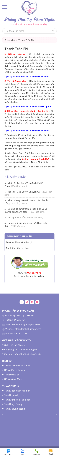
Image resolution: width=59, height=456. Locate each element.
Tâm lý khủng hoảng (14, 408)
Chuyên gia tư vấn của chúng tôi (20, 349)
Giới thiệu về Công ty (14, 345)
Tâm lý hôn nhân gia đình (17, 390)
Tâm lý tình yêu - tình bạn (17, 399)
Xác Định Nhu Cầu (17, 217)
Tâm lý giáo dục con (14, 395)
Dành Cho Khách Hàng (17, 248)
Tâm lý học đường (13, 404)
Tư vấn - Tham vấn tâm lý (17, 365)
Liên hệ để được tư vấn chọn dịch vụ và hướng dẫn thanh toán (26, 210)
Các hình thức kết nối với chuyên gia (22, 354)
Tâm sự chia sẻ (11, 374)
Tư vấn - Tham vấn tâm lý (19, 242)
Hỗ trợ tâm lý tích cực (15, 370)
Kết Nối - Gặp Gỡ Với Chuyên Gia (24, 191)
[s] (29, 7)
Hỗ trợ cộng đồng (13, 379)
